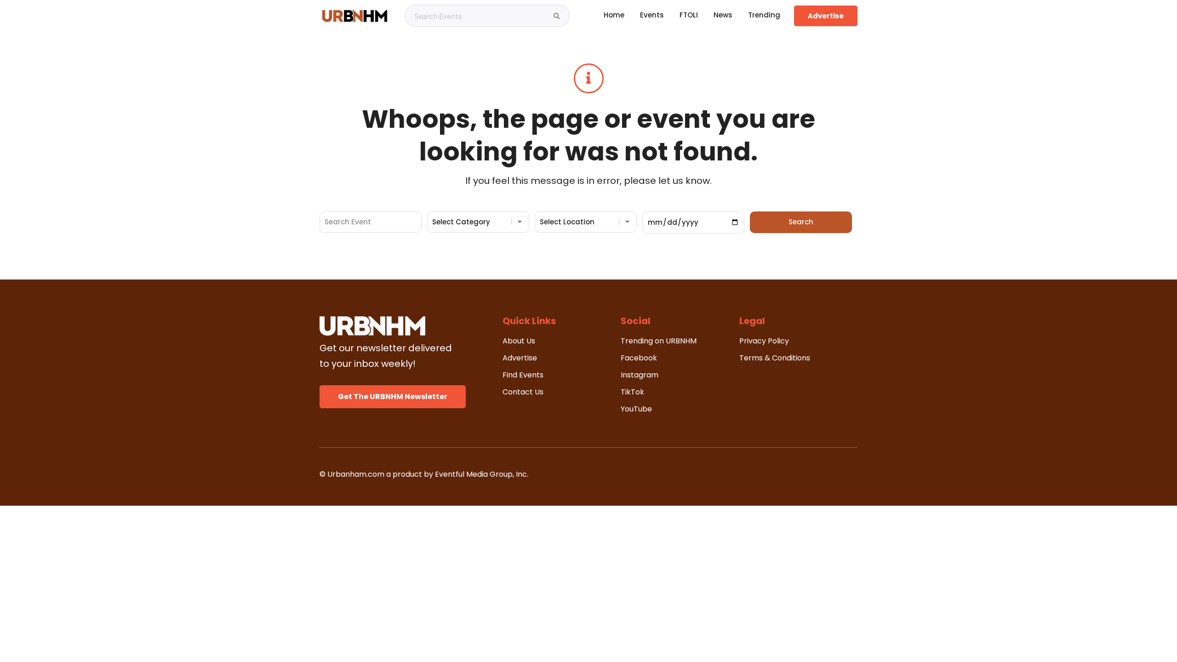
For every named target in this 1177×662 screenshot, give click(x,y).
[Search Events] (556, 16)
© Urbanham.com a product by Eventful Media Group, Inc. (424, 474)
